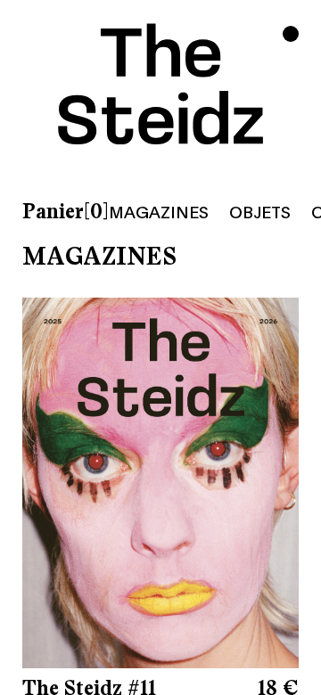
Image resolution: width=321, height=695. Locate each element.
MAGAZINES (159, 211)
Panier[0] (65, 211)
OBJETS (260, 211)
